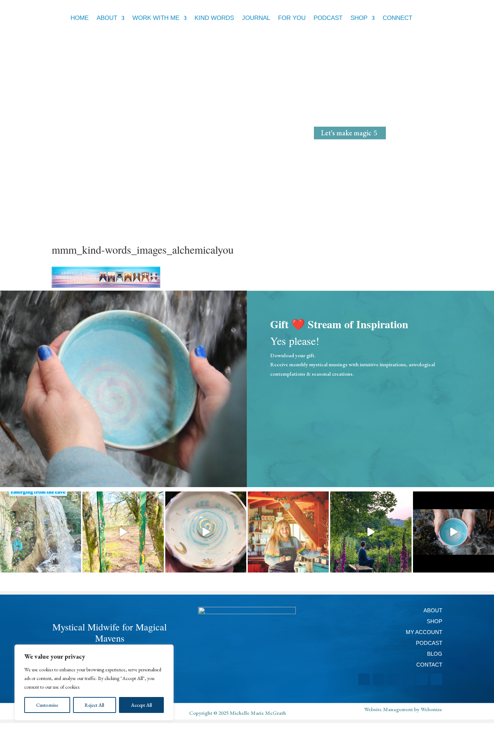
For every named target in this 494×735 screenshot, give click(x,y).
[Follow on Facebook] (378, 679)
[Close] (166, 650)
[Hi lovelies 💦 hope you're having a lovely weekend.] (205, 532)
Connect (397, 17)
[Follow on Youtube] (422, 679)
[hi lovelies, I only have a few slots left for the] (453, 532)
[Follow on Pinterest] (393, 679)
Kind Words (214, 17)
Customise (47, 705)
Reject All (94, 705)
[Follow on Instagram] (364, 679)
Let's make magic (346, 133)
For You (292, 17)
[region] (94, 683)
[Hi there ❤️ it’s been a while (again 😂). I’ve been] (40, 532)
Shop (358, 17)
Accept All (141, 705)
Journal (256, 17)
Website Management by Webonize (403, 709)
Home (80, 17)
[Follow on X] (407, 679)
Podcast (328, 17)
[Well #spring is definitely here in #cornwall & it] (122, 532)
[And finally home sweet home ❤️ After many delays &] (370, 532)
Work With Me (155, 17)
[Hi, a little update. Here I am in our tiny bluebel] (288, 532)
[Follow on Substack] (436, 679)
